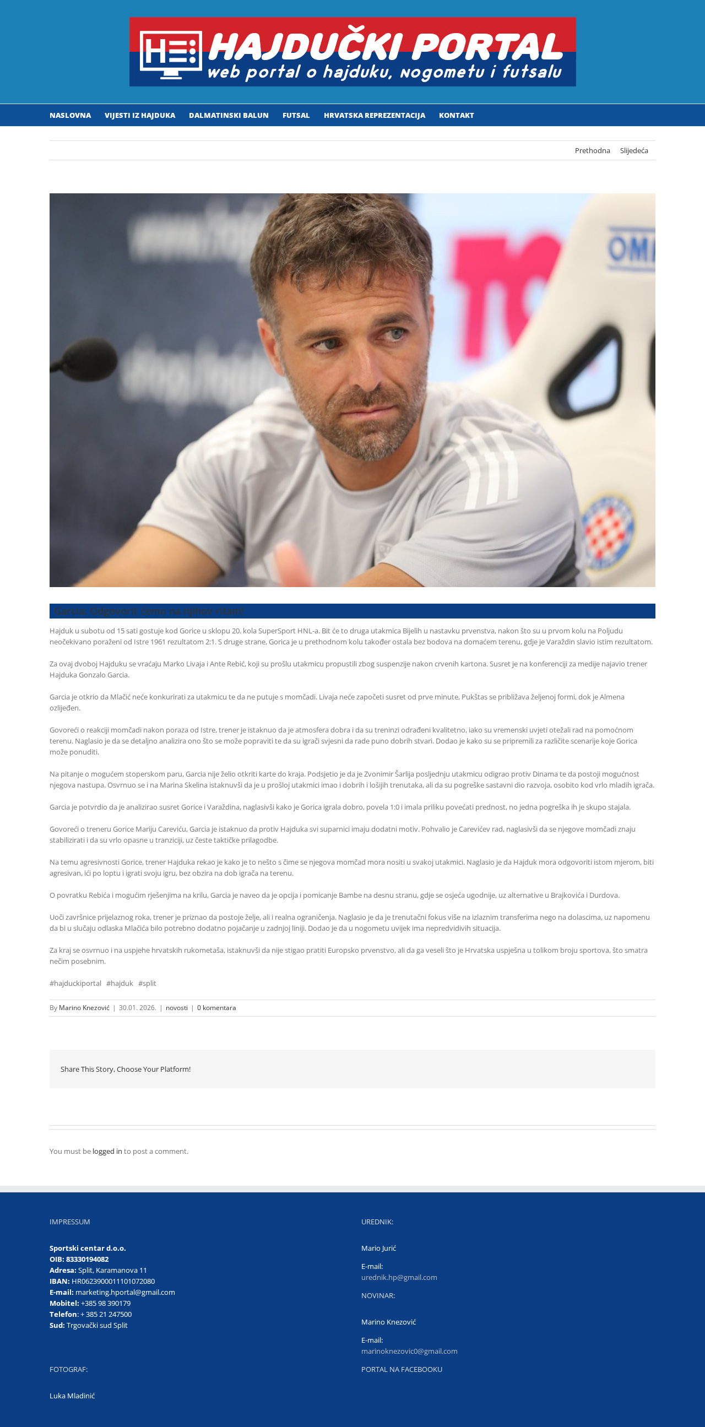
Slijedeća (634, 150)
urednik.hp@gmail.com (399, 1277)
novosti (177, 1007)
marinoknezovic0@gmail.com (409, 1351)
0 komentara (216, 1007)
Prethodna (592, 150)
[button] (491, 115)
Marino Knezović (84, 1007)
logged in (107, 1151)
